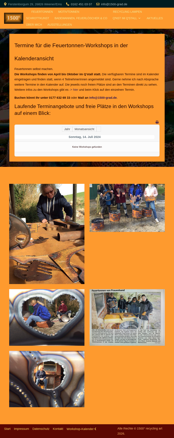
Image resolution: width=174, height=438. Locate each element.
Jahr (67, 129)
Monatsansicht (84, 129)
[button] (46, 233)
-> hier (73, 89)
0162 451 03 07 (81, 4)
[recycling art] (26, 10)
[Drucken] (157, 122)
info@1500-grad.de (114, 4)
